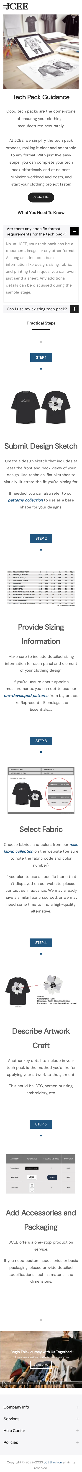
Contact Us (41, 197)
